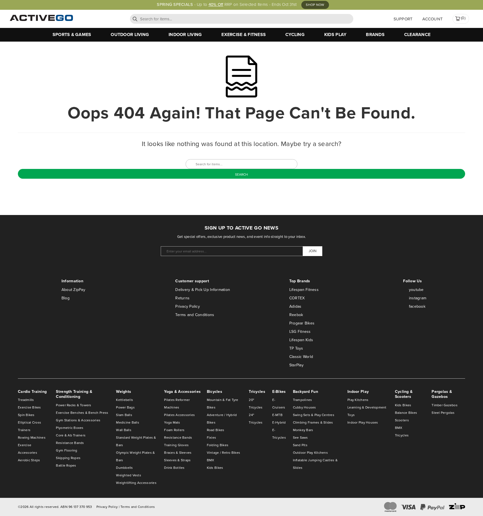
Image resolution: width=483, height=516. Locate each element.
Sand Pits (300, 445)
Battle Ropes (66, 465)
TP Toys (296, 348)
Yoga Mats (172, 422)
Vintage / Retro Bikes (223, 452)
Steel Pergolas (443, 412)
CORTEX (297, 298)
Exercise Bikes (29, 407)
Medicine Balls (127, 422)
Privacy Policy (187, 306)
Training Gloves (176, 445)
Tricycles (402, 435)
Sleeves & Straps (177, 460)
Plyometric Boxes (69, 427)
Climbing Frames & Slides (313, 422)
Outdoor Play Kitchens (310, 452)
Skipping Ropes (68, 457)
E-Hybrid (279, 422)
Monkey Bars (303, 430)
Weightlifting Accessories (136, 482)
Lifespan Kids (301, 340)
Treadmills (26, 399)
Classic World (301, 357)
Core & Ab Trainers (71, 435)
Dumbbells (124, 467)
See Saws (300, 437)
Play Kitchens (357, 399)
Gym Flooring (66, 450)
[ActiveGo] (41, 19)
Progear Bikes (301, 323)
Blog (65, 298)
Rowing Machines (32, 437)
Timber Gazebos (445, 405)
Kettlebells (124, 399)
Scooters (402, 420)
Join (312, 251)
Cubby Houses (304, 407)
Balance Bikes (406, 412)
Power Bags (125, 407)
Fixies (211, 437)
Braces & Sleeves (177, 452)
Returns (182, 298)
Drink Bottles (174, 467)
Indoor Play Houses (362, 422)
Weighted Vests (128, 475)
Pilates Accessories (179, 414)
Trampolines (302, 399)
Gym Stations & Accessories (78, 420)
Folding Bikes (217, 445)
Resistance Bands (70, 442)
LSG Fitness (300, 332)
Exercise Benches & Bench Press (82, 412)
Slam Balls (124, 414)
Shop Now (315, 4)
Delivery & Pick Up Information (202, 290)
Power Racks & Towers (73, 405)
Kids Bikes (215, 467)
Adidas (295, 306)
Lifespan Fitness (304, 290)
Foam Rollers (174, 430)
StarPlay (296, 365)
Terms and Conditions (194, 315)
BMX (210, 460)
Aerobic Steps (29, 460)
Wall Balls (123, 430)
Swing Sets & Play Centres (314, 414)
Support (403, 19)
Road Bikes (215, 430)
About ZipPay (73, 290)
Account (432, 19)
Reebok (296, 315)
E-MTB (277, 414)
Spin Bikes (26, 414)
